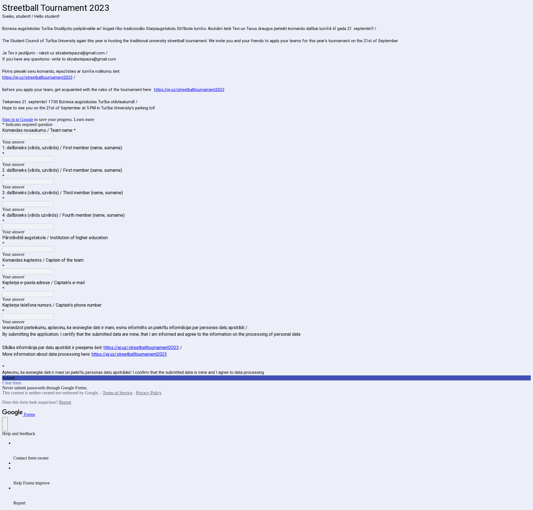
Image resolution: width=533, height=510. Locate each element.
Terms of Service (117, 392)
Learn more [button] (84, 119)
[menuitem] (272, 451)
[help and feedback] (5, 424)
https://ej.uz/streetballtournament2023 (37, 77)
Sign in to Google (17, 119)
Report (65, 402)
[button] (266, 377)
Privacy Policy (149, 392)
